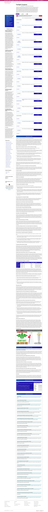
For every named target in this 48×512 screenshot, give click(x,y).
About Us (7, 0)
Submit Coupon (6, 505)
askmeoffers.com (7, 2)
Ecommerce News (16, 0)
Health (19, 0)
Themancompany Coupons (9, 153)
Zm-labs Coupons (8, 160)
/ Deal (7, 3)
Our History (10, 0)
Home (5, 0)
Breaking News (12, 0)
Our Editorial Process (26, 505)
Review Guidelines (36, 501)
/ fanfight (9, 3)
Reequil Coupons (8, 165)
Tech (21, 0)
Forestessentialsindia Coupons (9, 149)
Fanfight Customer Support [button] (9, 22)
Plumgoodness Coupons (8, 158)
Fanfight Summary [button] (8, 17)
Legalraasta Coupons (8, 159)
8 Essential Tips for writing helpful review (37, 505)
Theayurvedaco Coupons (8, 144)
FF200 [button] (37, 19)
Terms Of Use (16, 505)
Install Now (40, 15)
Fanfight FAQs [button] (7, 21)
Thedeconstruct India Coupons (9, 143)
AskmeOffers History (7, 501)
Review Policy (26, 501)
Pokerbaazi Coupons (8, 163)
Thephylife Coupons (8, 164)
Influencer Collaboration (7, 506)
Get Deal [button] (38, 34)
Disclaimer (15, 501)
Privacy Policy (11, 510)
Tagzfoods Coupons (8, 154)
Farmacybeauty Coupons (8, 148)
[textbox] (23, 2)
